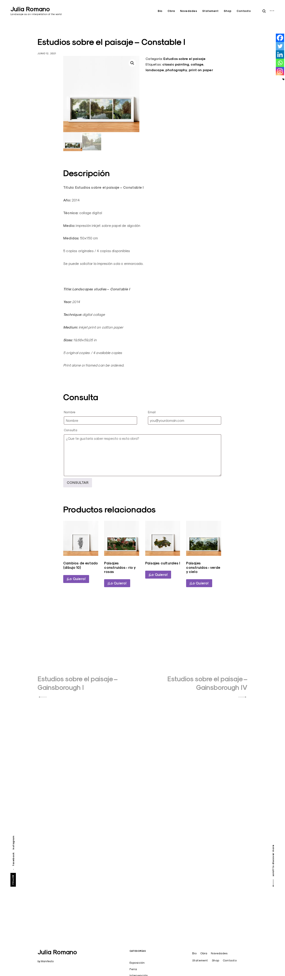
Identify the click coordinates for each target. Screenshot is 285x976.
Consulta (70, 430)
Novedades (188, 11)
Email (152, 412)
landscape (155, 70)
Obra (171, 11)
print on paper (201, 70)
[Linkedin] (280, 54)
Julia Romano (30, 9)
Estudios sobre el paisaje (184, 59)
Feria (133, 969)
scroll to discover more (273, 861)
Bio (160, 11)
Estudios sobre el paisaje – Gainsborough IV (207, 683)
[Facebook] (280, 38)
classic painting (175, 64)
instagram (13, 843)
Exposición (137, 962)
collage (197, 64)
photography (176, 70)
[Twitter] (280, 46)
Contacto (244, 11)
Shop (228, 11)
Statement (210, 11)
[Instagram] (280, 71)
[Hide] (283, 79)
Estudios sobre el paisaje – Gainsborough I (78, 683)
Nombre (69, 412)
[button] (132, 63)
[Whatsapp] (280, 63)
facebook (13, 859)
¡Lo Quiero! (76, 578)
